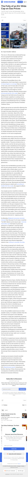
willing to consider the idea (17, 242)
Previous (5, 405)
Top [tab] (2, 410)
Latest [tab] (6, 410)
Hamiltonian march (9, 367)
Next (23, 405)
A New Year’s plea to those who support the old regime (10, 418)
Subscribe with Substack (15, 454)
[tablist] (4, 410)
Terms (22, 466)
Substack (7, 474)
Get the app (20, 470)
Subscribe (20, 2)
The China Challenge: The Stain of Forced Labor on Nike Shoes (10, 426)
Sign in (25, 2)
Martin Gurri (9, 420)
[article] (14, 418)
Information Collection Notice (18, 458)
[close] (24, 428)
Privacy (19, 466)
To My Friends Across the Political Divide (8, 414)
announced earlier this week (9, 93)
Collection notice (14, 467)
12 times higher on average (9, 84)
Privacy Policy (15, 459)
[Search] (25, 410)
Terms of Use (21, 457)
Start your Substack (10, 470)
